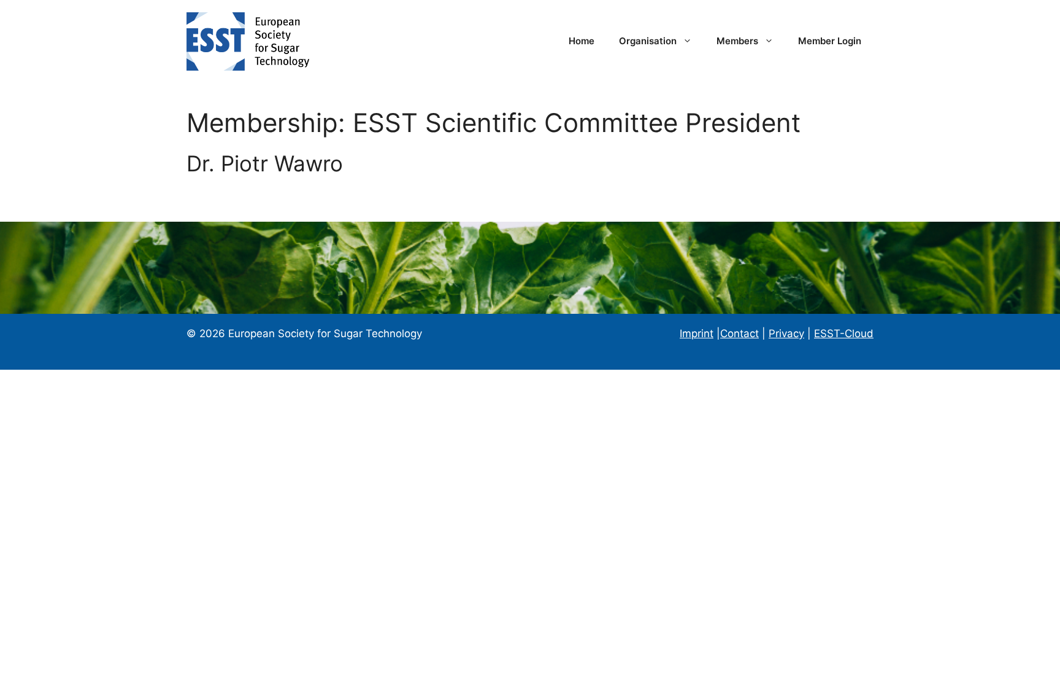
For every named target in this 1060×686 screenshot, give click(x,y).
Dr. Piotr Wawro (264, 163)
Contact (739, 333)
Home (581, 41)
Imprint (696, 333)
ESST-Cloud (844, 333)
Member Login (829, 41)
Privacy (786, 333)
